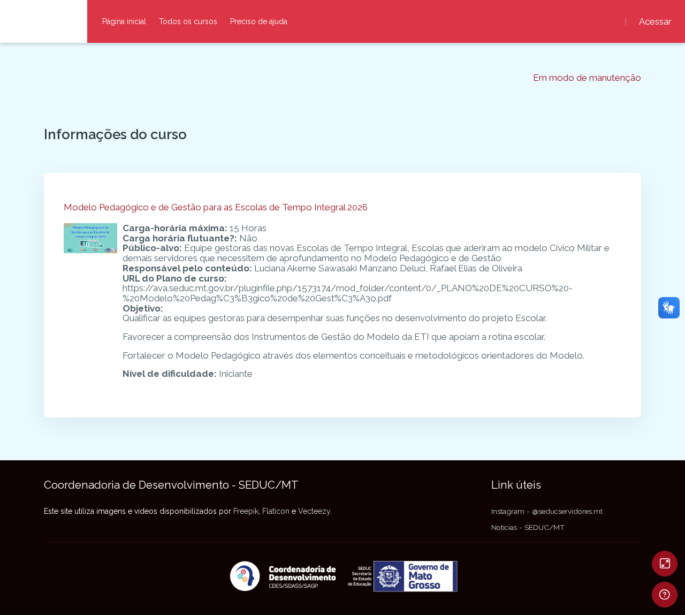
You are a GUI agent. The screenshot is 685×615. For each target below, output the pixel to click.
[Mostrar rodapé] (665, 595)
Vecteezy (314, 511)
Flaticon (276, 511)
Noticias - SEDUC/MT (528, 527)
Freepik (245, 511)
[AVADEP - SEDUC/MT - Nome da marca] (43, 21)
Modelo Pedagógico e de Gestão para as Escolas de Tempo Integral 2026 (216, 207)
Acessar (655, 22)
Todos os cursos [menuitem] (188, 21)
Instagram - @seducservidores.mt (547, 511)
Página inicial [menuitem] (124, 21)
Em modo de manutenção (587, 78)
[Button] (665, 563)
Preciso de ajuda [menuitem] (258, 21)
